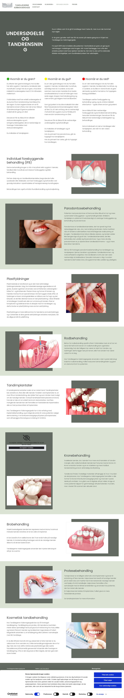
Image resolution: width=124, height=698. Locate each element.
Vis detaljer (100, 694)
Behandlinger (62, 4)
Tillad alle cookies (108, 675)
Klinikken (49, 4)
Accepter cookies (26, 448)
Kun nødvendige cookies (107, 685)
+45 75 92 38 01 (44, 668)
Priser (74, 4)
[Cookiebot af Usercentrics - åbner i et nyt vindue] (12, 694)
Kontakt (36, 7)
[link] (49, 4)
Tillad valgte (108, 680)
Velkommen (37, 4)
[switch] (56, 694)
